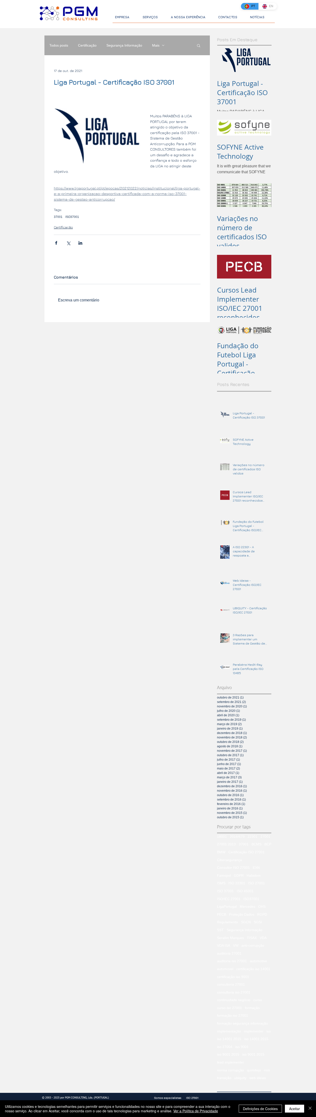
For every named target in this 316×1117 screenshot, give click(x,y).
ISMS (221, 883)
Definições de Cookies (260, 1108)
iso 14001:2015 (256, 1039)
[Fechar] (310, 1108)
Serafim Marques (230, 938)
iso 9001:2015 (253, 1054)
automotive (258, 961)
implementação (229, 1031)
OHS (262, 906)
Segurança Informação (124, 45)
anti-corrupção (252, 945)
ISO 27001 (256, 883)
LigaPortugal (227, 906)
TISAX (252, 938)
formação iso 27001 (232, 1015)
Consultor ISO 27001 (233, 868)
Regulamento (227, 922)
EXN (256, 868)
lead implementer (230, 1062)
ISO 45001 (245, 891)
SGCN (246, 922)
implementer (253, 1031)
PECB (221, 914)
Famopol (224, 875)
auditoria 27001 (229, 953)
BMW (221, 852)
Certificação (87, 45)
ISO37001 (72, 217)
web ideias (257, 1078)
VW (235, 945)
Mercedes (247, 906)
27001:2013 (226, 844)
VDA (263, 938)
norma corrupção (230, 1070)
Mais (155, 45)
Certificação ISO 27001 (246, 852)
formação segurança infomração (242, 1023)
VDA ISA (223, 945)
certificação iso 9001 (233, 977)
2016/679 (237, 836)
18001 (222, 836)
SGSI (258, 922)
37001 (58, 217)
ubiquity (240, 1078)
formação (252, 1008)
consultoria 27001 (231, 984)
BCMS (256, 844)
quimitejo (254, 1070)
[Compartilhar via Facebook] (56, 243)
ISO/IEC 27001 (228, 899)
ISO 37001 (225, 891)
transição (224, 1078)
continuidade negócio (233, 1000)
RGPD (262, 914)
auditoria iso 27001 (232, 961)
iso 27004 (224, 1047)
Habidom (254, 875)
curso (257, 1000)
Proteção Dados (241, 914)
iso (268, 1031)
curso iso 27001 (229, 1008)
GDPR (239, 875)
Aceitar (294, 1108)
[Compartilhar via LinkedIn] (80, 243)
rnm (267, 1070)
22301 (252, 836)
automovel (225, 969)
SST (220, 930)
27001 (265, 836)
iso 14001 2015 (229, 1039)
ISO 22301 (236, 883)
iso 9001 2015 (228, 1054)
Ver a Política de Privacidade (195, 1110)
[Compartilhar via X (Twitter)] (68, 243)
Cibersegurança (229, 860)
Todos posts (58, 45)
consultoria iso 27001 (233, 992)
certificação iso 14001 (253, 969)
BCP (267, 844)
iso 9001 (242, 1047)
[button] (198, 45)
